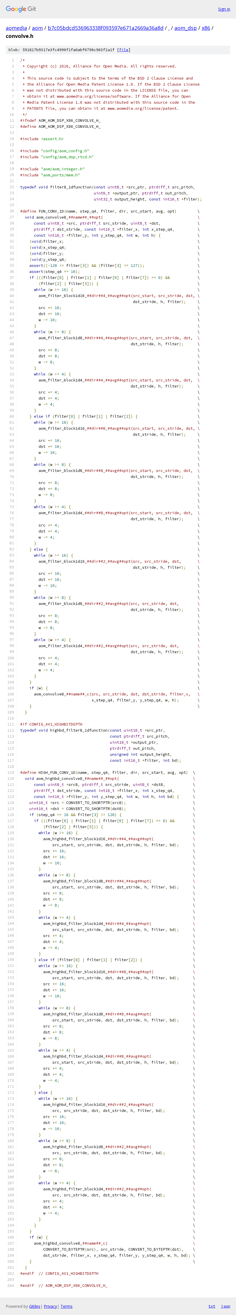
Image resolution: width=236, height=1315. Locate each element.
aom (37, 27)
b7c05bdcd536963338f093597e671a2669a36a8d (105, 27)
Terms (66, 1306)
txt (211, 1306)
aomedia (16, 27)
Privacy (50, 1306)
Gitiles (34, 1306)
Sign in (224, 9)
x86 (206, 27)
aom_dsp (185, 27)
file (123, 49)
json (225, 1306)
